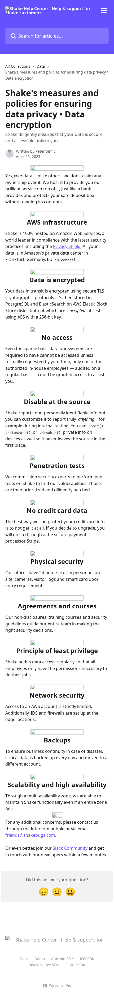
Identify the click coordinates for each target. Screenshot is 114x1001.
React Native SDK (44, 964)
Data (41, 66)
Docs (24, 958)
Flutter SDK (75, 964)
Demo (39, 958)
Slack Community (70, 848)
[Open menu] (104, 10)
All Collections (17, 66)
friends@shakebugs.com (30, 835)
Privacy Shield (67, 246)
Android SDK (62, 958)
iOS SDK (87, 958)
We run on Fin (60, 985)
